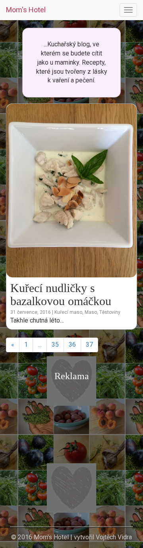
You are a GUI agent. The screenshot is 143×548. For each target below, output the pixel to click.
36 (72, 344)
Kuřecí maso (68, 312)
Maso (91, 312)
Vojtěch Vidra (114, 537)
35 (55, 344)
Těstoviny (109, 312)
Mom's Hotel (26, 10)
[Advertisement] (71, 456)
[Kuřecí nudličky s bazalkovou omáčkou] (71, 190)
